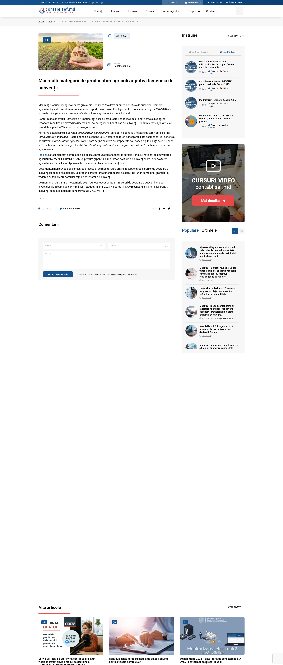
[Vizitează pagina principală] (56, 11)
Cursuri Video (227, 52)
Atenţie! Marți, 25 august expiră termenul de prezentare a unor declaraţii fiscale (216, 329)
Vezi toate (234, 35)
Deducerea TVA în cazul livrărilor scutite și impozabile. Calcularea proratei (216, 118)
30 (241, 231)
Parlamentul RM (122, 66)
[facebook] (159, 208)
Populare (190, 230)
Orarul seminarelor (199, 52)
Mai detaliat (210, 201)
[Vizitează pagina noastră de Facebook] (93, 3)
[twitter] (164, 208)
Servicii (150, 11)
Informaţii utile (171, 11)
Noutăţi (98, 11)
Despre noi (194, 11)
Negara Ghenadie (225, 318)
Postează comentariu (58, 274)
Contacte (211, 11)
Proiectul (43, 154)
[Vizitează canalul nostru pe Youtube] (97, 3)
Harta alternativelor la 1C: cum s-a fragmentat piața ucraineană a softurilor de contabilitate (217, 291)
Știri (50, 21)
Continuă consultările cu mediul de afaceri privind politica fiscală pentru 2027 (138, 660)
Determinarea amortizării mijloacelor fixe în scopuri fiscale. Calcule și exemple (216, 64)
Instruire (133, 11)
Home (41, 21)
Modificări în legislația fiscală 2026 (217, 100)
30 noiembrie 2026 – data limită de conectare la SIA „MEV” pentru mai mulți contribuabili (210, 660)
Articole (115, 11)
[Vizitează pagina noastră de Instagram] (102, 3)
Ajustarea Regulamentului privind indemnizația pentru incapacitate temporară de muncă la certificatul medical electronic (217, 252)
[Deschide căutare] (239, 11)
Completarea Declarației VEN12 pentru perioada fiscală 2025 (215, 83)
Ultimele (209, 230)
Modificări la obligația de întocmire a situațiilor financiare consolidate (218, 346)
